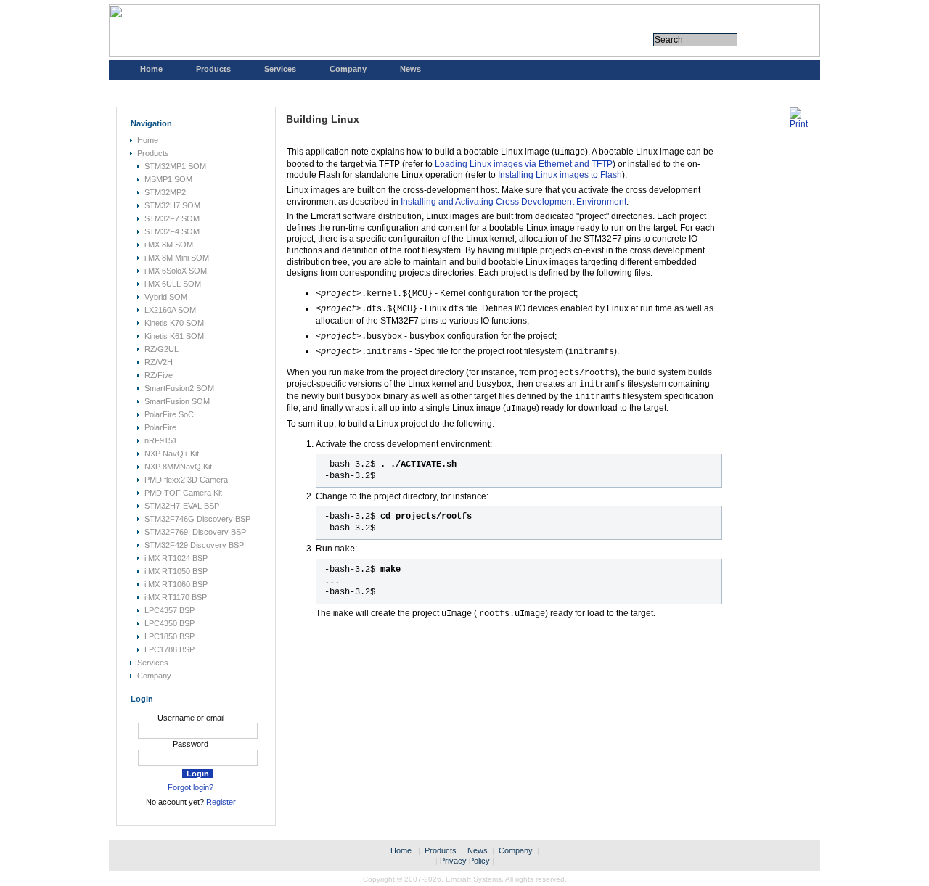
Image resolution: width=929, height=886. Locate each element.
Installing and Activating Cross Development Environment (513, 202)
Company (348, 69)
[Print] (799, 124)
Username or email (190, 717)
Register (221, 801)
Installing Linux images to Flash (560, 175)
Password (190, 743)
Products (213, 69)
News (410, 69)
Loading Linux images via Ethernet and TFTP (524, 164)
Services (280, 69)
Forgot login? (190, 787)
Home (151, 69)
